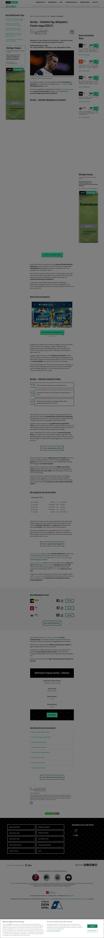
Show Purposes (92, 930)
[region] (52, 928)
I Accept (92, 926)
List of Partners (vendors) (53, 931)
